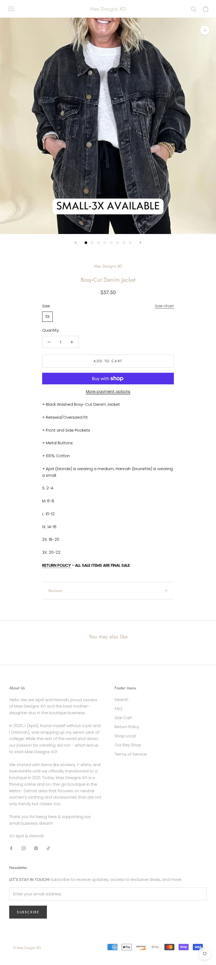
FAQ (118, 708)
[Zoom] (204, 30)
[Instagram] (24, 848)
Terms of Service (131, 754)
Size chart (164, 306)
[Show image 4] (105, 242)
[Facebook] (11, 848)
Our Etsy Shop (128, 745)
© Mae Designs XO (27, 947)
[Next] (140, 242)
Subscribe (28, 912)
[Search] (194, 9)
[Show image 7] (123, 242)
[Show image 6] (117, 242)
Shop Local (125, 736)
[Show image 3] (98, 242)
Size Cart (123, 717)
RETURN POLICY (56, 565)
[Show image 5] (111, 242)
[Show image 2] (92, 242)
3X (47, 316)
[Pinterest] (36, 848)
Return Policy (127, 726)
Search (121, 699)
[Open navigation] (11, 9)
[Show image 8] (130, 242)
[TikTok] (48, 848)
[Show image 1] (86, 242)
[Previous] (75, 242)
